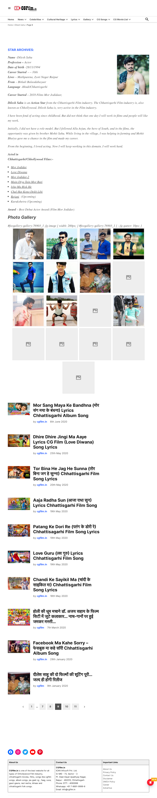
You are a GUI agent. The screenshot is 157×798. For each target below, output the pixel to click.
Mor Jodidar (19, 167)
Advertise (107, 788)
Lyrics (74, 19)
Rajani (15, 196)
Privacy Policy (109, 772)
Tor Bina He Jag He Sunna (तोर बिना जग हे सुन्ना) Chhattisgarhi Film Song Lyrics (66, 473)
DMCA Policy (109, 782)
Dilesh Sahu (20, 25)
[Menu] (9, 8)
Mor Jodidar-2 (20, 177)
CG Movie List (120, 19)
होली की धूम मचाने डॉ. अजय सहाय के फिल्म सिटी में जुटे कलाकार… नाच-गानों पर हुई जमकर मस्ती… (66, 616)
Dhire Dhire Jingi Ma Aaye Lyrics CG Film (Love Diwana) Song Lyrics (63, 442)
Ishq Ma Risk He (21, 187)
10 (66, 706)
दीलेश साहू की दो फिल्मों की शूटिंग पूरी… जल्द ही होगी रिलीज (62, 677)
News (21, 19)
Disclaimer (108, 778)
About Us (107, 769)
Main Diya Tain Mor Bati (26, 182)
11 (75, 706)
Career (106, 785)
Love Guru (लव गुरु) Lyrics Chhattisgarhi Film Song (58, 556)
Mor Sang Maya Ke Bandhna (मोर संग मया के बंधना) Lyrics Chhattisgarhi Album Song (66, 410)
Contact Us (108, 775)
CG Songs (102, 19)
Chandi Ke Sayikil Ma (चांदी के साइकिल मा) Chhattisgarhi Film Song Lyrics (62, 584)
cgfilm (40, 627)
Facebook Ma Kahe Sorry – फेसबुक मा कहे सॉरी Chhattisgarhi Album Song (63, 648)
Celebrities (35, 19)
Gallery (87, 19)
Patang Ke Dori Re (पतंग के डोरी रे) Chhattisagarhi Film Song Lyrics (66, 529)
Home (11, 19)
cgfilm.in (42, 421)
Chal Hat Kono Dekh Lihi (27, 191)
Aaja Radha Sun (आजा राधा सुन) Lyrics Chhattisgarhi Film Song (65, 503)
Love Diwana (19, 172)
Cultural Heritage (56, 19)
